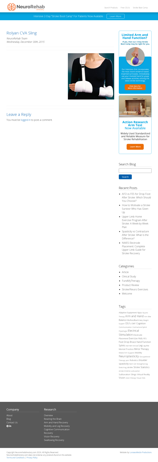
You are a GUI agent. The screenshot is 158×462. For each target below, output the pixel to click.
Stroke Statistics (141, 367)
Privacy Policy (32, 457)
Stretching (123, 367)
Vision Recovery (51, 436)
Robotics (134, 360)
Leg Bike (146, 346)
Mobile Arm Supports (126, 353)
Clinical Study (129, 276)
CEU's (128, 323)
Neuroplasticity (129, 356)
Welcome (127, 293)
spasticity (124, 363)
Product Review (130, 285)
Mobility (138, 352)
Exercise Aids (136, 338)
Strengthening (142, 364)
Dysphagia (123, 331)
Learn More (115, 16)
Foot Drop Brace (127, 341)
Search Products (111, 7)
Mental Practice (126, 349)
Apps (139, 312)
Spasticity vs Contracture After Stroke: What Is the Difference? (135, 235)
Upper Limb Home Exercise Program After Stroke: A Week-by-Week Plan (135, 222)
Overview (48, 415)
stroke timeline (124, 371)
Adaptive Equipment (128, 312)
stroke (130, 367)
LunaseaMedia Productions (141, 452)
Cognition (141, 323)
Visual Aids (141, 378)
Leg (140, 345)
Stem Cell (132, 364)
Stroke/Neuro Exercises (135, 289)
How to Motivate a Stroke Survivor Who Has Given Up (136, 208)
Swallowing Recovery (54, 440)
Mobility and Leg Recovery (57, 426)
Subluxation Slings (127, 374)
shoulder (142, 360)
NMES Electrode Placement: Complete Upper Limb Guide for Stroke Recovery (134, 248)
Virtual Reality (143, 374)
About (9, 415)
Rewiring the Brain (53, 418)
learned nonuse (132, 345)
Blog (8, 418)
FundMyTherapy (131, 280)
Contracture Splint (139, 327)
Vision (122, 377)
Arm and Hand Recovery (56, 422)
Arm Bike (147, 316)
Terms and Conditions (15, 457)
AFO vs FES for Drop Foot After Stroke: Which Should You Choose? (136, 197)
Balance (123, 320)
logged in (26, 120)
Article (125, 272)
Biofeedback (133, 320)
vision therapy (131, 378)
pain (127, 360)
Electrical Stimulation (129, 332)
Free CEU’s (125, 7)
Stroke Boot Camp (140, 7)
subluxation (135, 371)
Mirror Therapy (141, 349)
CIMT (133, 323)
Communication (125, 327)
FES (145, 338)
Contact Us (12, 422)
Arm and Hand (134, 316)
